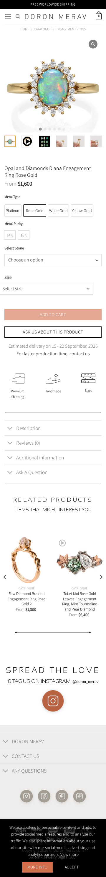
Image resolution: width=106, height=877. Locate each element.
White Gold (58, 210)
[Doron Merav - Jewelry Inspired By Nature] (56, 16)
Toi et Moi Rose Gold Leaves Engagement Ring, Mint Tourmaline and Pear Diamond (79, 601)
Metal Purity (13, 224)
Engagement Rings (71, 29)
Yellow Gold (82, 210)
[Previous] (5, 577)
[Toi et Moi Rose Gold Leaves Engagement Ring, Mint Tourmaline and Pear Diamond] (79, 559)
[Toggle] (10, 428)
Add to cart (53, 314)
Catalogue (42, 29)
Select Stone (14, 248)
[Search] (18, 16)
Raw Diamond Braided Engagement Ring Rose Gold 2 (26, 598)
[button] (40, 129)
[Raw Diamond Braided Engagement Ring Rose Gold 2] (26, 559)
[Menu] (7, 16)
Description (28, 428)
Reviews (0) (28, 442)
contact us (79, 354)
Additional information (40, 457)
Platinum (13, 210)
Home (24, 29)
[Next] (101, 577)
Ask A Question (31, 472)
